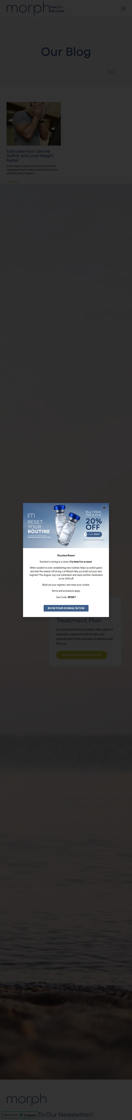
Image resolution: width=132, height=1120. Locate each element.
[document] (66, 560)
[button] (104, 507)
